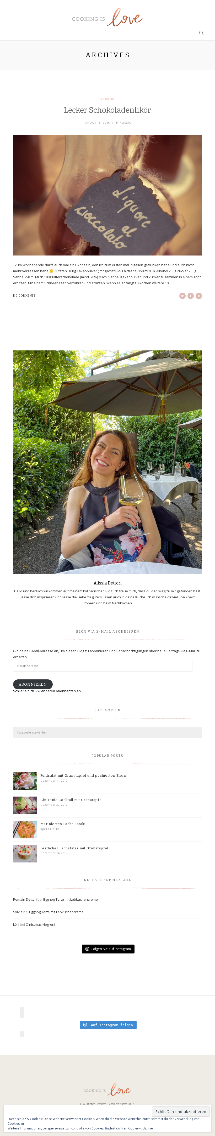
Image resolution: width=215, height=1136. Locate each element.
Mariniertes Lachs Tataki (62, 824)
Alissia (125, 122)
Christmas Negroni (40, 924)
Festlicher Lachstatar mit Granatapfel (74, 848)
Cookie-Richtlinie (140, 1128)
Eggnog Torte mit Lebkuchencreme (70, 899)
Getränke (107, 99)
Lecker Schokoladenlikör (107, 110)
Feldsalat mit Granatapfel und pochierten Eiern (83, 775)
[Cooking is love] (107, 17)
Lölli (16, 924)
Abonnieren (33, 684)
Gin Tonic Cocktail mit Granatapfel (71, 800)
